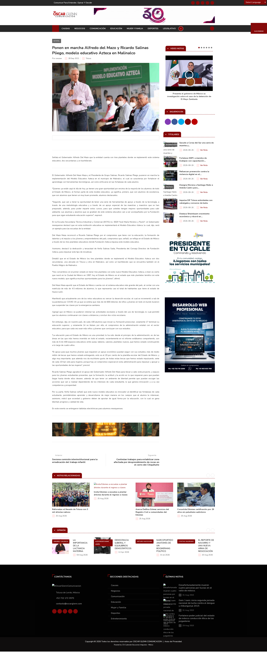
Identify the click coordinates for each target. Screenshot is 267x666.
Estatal (57, 41)
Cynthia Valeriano (186, 541)
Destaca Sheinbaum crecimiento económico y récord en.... (194, 215)
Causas (66, 28)
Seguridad (170, 160)
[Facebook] (193, 3)
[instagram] (212, 3)
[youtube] (207, 3)
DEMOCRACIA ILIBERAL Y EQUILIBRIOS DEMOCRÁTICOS (123, 544)
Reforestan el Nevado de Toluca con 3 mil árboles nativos (70, 510)
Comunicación (98, 28)
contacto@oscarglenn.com (69, 603)
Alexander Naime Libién (102, 542)
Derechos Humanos (170, 174)
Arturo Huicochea (144, 541)
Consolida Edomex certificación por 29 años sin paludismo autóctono (195, 510)
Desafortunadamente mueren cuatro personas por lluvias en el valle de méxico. (195, 588)
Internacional (172, 145)
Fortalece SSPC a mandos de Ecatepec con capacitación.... (193, 159)
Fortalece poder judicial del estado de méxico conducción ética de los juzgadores (196, 618)
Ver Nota (203, 150)
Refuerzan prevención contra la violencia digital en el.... (194, 173)
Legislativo (169, 28)
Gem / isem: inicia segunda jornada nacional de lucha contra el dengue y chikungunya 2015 (197, 603)
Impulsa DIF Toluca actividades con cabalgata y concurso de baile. (195, 201)
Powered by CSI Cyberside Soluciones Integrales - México (133, 645)
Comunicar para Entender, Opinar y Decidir (73, 2)
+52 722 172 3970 (65, 598)
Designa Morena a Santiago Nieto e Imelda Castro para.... (196, 186)
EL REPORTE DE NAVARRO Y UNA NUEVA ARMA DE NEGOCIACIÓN (206, 546)
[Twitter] (198, 3)
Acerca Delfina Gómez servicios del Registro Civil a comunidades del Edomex (152, 512)
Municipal (170, 202)
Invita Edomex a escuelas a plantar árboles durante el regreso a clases (110, 493)
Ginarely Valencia (61, 541)
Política (169, 187)
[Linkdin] (202, 3)
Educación (116, 28)
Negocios (79, 28)
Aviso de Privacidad (173, 641)
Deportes (153, 28)
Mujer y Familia (135, 28)
